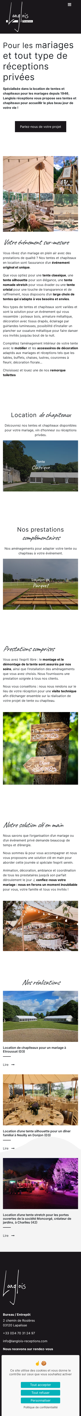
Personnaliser (41, 1400)
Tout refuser (40, 1393)
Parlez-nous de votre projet (40, 127)
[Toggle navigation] (69, 5)
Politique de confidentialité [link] (41, 1407)
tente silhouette (15, 280)
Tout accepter (40, 1385)
